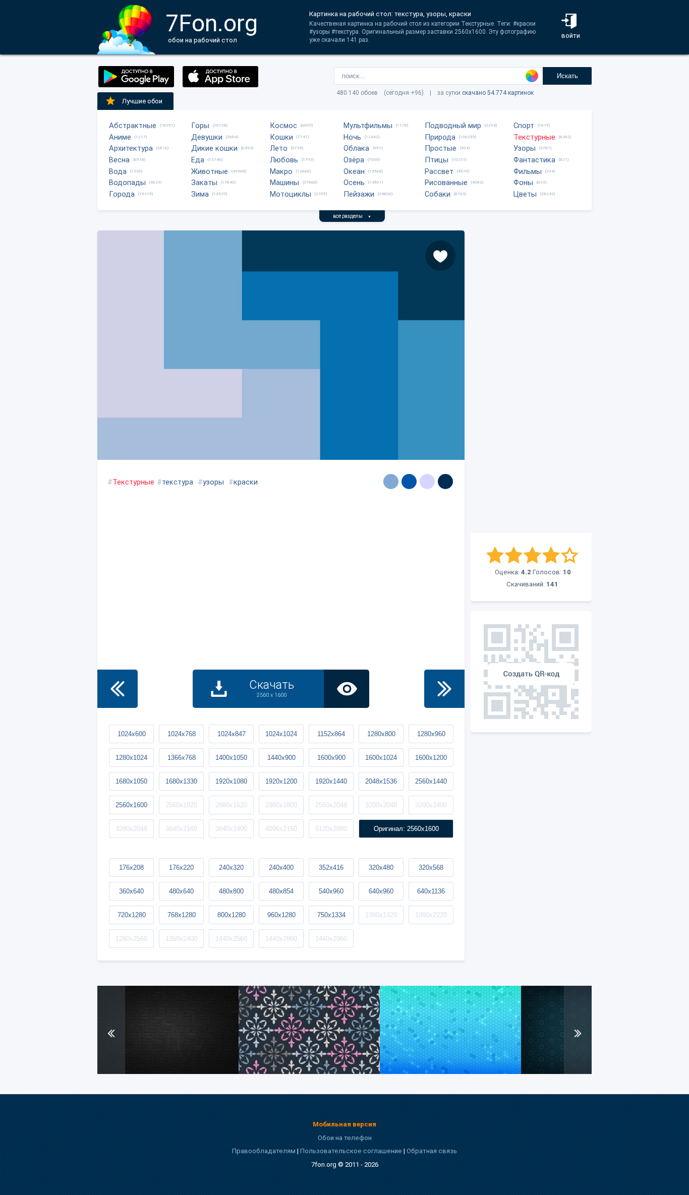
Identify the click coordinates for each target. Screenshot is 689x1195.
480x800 (231, 891)
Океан (354, 171)
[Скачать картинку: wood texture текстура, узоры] (168, 1072)
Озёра (353, 159)
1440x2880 (281, 938)
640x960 (381, 891)
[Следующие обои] (444, 689)
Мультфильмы (367, 125)
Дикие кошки (214, 148)
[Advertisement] (531, 381)
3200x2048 (381, 805)
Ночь (352, 137)
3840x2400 (231, 828)
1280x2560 (131, 938)
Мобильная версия (344, 1124)
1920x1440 (331, 781)
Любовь (284, 159)
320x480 (381, 867)
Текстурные (534, 137)
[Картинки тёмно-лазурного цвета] (409, 481)
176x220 (181, 867)
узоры (213, 482)
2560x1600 (131, 805)
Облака (356, 148)
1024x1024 (281, 734)
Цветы (525, 194)
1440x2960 (331, 938)
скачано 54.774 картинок (498, 92)
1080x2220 (431, 915)
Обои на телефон (345, 1137)
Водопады (127, 182)
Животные (209, 171)
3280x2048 (131, 828)
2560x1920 (181, 805)
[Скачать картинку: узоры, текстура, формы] (309, 1072)
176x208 (131, 867)
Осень (354, 182)
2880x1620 (231, 805)
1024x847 (231, 734)
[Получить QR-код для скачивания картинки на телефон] (531, 671)
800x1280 (231, 915)
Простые (440, 148)
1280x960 (431, 734)
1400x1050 (231, 757)
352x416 (331, 867)
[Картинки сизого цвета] (390, 481)
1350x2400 (181, 938)
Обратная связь (432, 1151)
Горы (200, 125)
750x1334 (331, 915)
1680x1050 (131, 781)
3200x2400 (431, 805)
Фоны (523, 182)
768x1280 (181, 915)
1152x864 (331, 734)
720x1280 (132, 915)
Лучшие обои (142, 101)
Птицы (436, 159)
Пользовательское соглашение (351, 1151)
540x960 (331, 891)
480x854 (281, 891)
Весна (119, 159)
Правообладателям (264, 1151)
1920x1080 (231, 781)
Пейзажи (358, 194)
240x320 (231, 867)
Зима (200, 194)
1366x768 (181, 757)
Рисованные (446, 182)
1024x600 (132, 734)
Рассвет (439, 171)
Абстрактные (132, 125)
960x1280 (281, 915)
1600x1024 (381, 757)
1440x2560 (231, 938)
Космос (283, 125)
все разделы (352, 216)
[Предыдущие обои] (117, 689)
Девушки (206, 137)
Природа (440, 137)
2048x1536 (381, 781)
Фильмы (527, 171)
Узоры (524, 148)
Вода (118, 171)
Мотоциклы (290, 194)
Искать (567, 76)
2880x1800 (281, 805)
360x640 (131, 891)
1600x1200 (431, 757)
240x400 (281, 867)
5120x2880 (331, 828)
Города (122, 194)
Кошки (281, 137)
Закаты (204, 182)
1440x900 (281, 757)
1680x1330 (181, 781)
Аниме (120, 137)
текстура (177, 482)
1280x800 (381, 734)
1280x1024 (131, 757)
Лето (279, 148)
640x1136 (431, 891)
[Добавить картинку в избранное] (440, 256)
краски (246, 482)
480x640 (181, 891)
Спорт (523, 125)
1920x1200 (281, 781)
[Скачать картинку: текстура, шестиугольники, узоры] (450, 1072)
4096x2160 (281, 828)
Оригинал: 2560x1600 (406, 828)
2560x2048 (331, 805)
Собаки (437, 194)
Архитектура (131, 148)
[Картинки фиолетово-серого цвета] (427, 481)
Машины (284, 182)
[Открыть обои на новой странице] (346, 689)
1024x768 (181, 734)
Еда (197, 159)
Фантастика (534, 159)
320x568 (431, 867)
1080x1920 (381, 915)
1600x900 (331, 757)
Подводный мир (453, 125)
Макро (281, 171)
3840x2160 (181, 828)
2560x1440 (431, 781)
